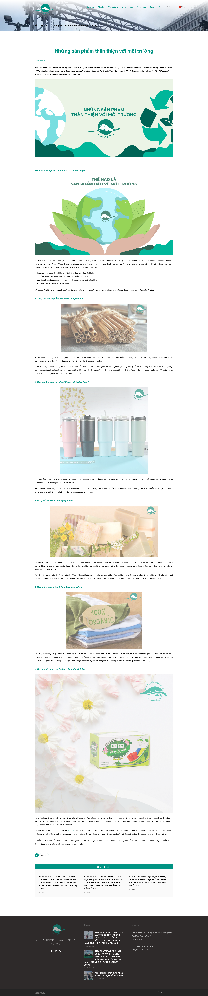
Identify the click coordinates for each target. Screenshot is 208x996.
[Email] (56, 951)
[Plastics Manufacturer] (44, 9)
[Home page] (36, 25)
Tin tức (43, 892)
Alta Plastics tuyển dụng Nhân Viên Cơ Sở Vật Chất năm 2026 (109, 974)
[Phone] (60, 951)
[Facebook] (51, 951)
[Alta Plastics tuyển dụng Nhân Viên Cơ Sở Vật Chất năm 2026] (88, 975)
